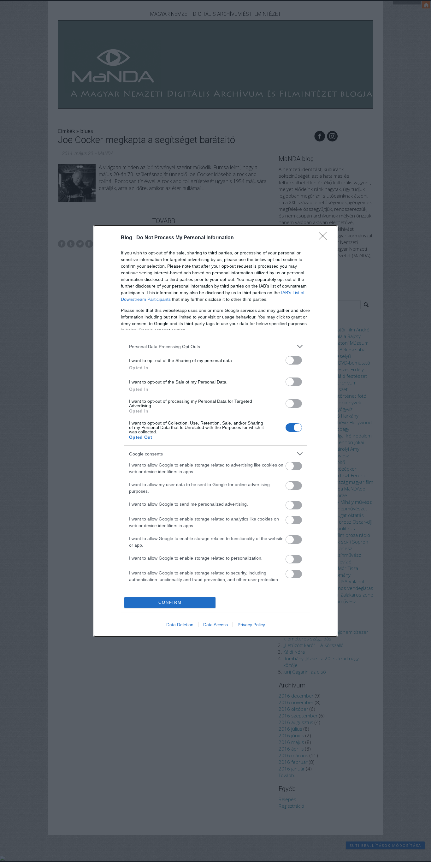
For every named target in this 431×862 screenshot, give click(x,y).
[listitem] (215, 346)
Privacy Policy (251, 624)
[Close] (325, 238)
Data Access (215, 624)
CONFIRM (170, 602)
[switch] (294, 360)
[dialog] (215, 431)
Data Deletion (179, 624)
